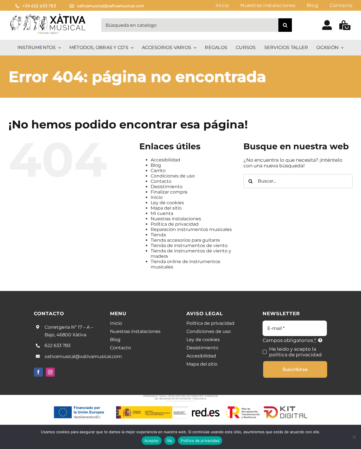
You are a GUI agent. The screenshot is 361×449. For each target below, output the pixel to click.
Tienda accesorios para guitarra (185, 240)
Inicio (157, 197)
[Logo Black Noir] (48, 15)
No (170, 440)
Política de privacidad (175, 224)
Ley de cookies (167, 202)
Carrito (158, 170)
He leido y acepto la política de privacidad (295, 351)
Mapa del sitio (166, 208)
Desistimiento (166, 186)
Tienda (158, 234)
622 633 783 (58, 345)
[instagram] (50, 372)
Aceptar (151, 440)
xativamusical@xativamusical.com (83, 356)
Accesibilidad (165, 160)
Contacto (161, 181)
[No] (354, 437)
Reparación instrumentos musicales (191, 229)
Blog (156, 165)
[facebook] (38, 372)
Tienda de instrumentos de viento (189, 245)
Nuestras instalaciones (176, 218)
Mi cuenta (162, 213)
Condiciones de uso (173, 176)
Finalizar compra (169, 192)
